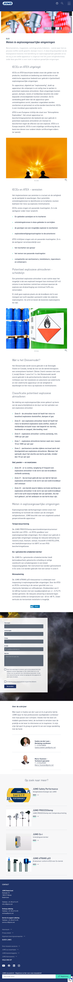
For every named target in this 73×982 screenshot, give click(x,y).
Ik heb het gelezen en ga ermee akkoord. (21, 681)
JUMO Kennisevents (8, 956)
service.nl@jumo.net (8, 922)
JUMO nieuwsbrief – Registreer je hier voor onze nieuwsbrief (21, 973)
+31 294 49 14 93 (13, 920)
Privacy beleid (6, 933)
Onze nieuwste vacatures (9, 946)
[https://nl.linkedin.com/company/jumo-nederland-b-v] (14, 966)
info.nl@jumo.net (7, 904)
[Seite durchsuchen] (62, 3)
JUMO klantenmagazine (9, 953)
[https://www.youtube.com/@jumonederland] (3, 966)
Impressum (5, 929)
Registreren (64, 976)
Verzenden (10, 686)
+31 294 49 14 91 (13, 902)
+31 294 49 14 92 (13, 911)
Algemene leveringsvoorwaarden (12, 936)
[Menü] (69, 3)
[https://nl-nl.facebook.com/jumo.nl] (9, 966)
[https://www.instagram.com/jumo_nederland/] (19, 966)
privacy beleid (16, 681)
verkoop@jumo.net (8, 913)
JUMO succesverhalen (9, 950)
